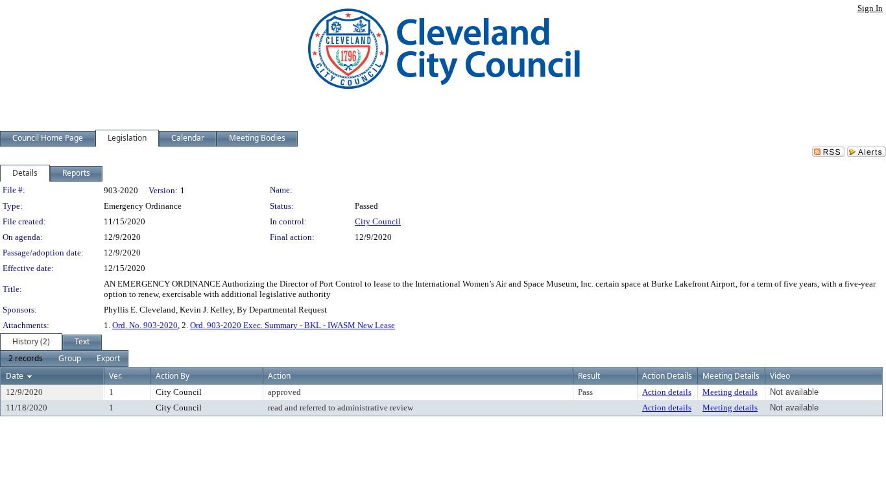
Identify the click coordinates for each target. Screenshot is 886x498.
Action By (172, 375)
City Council (378, 221)
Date (14, 375)
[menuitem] (26, 358)
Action (279, 375)
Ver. (115, 375)
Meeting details (730, 392)
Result (589, 375)
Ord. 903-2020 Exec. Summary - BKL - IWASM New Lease (292, 325)
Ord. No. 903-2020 (145, 325)
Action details (666, 392)
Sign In (870, 8)
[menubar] (64, 358)
